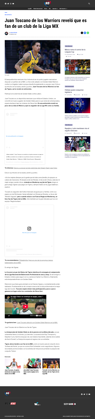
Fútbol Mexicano (68, 46)
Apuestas (55, 8)
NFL (50, 8)
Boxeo (45, 8)
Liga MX (29, 8)
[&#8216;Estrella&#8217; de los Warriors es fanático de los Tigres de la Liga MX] (51, 363)
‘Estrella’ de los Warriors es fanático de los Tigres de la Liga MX (50, 372)
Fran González (69, 94)
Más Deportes (63, 8)
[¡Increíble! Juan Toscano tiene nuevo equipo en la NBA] (32, 363)
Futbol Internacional (37, 8)
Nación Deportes (25, 162)
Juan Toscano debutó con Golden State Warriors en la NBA (37, 322)
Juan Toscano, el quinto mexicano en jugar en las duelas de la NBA (12, 372)
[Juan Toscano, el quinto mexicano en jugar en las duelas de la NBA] (13, 363)
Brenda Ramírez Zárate (70, 54)
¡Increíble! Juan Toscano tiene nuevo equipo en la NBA (31, 372)
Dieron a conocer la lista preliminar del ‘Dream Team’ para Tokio (35, 168)
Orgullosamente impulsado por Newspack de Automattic (76, 416)
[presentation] (57, 8)
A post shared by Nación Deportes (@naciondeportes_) (29, 254)
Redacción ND (13, 32)
